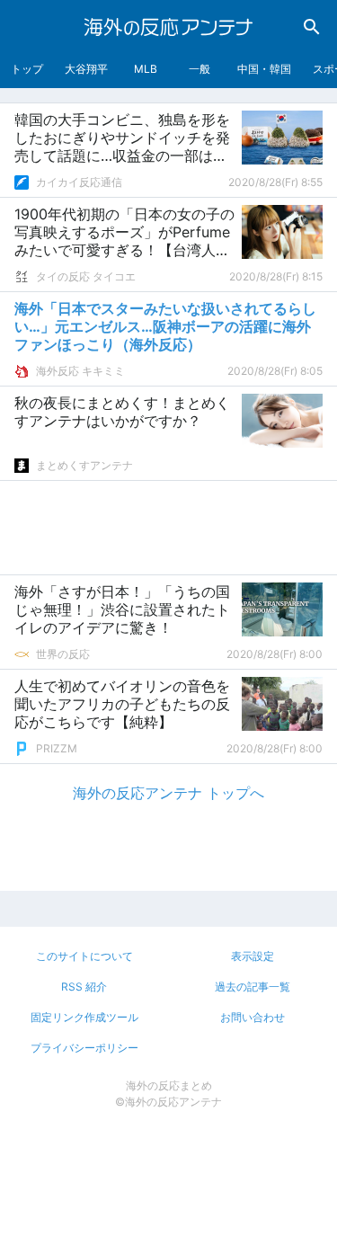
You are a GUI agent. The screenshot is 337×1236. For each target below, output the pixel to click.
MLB (145, 69)
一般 (199, 69)
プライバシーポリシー (84, 1047)
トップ (27, 69)
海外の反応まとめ (169, 1085)
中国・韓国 (264, 69)
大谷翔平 (86, 69)
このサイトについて (84, 956)
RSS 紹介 (84, 986)
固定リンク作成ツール (84, 1017)
